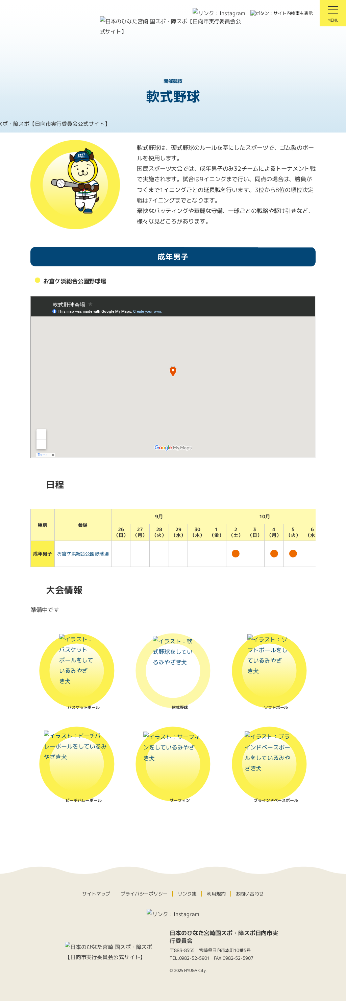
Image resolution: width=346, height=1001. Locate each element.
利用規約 (215, 893)
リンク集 (187, 893)
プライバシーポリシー (144, 893)
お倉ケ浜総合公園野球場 (83, 553)
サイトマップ (96, 893)
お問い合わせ (250, 893)
